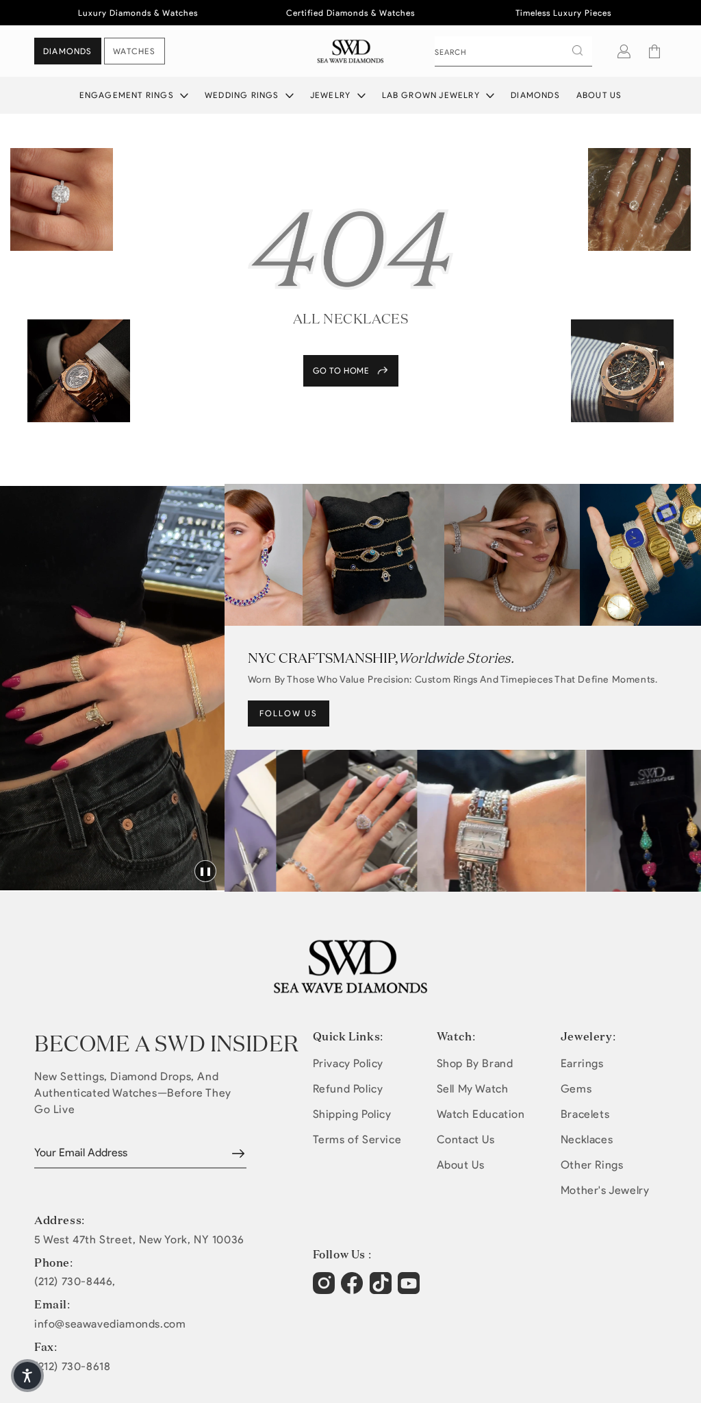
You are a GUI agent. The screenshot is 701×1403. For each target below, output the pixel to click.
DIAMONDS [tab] (67, 51)
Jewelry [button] (332, 95)
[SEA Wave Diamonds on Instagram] (325, 1290)
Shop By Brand (475, 1063)
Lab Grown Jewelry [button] (432, 95)
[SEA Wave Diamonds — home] (351, 51)
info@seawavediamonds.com (110, 1324)
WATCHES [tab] (134, 51)
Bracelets (585, 1114)
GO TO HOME (341, 370)
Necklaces (587, 1139)
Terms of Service (357, 1139)
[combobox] (513, 51)
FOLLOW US (288, 713)
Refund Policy (348, 1088)
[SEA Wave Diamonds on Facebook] (353, 1290)
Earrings (582, 1063)
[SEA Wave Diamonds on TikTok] (410, 1290)
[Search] (577, 51)
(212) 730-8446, (75, 1281)
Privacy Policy (348, 1063)
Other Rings (592, 1164)
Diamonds (535, 95)
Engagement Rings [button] (128, 95)
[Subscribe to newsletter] (238, 1153)
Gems (576, 1088)
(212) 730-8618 (72, 1366)
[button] (654, 51)
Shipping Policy (352, 1114)
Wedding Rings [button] (243, 95)
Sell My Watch (473, 1088)
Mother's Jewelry (605, 1190)
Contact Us (466, 1139)
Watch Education (481, 1114)
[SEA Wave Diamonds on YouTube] (382, 1290)
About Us (599, 95)
